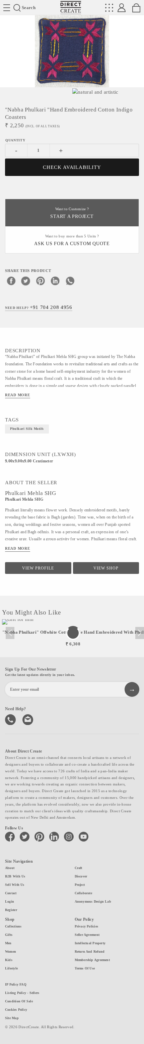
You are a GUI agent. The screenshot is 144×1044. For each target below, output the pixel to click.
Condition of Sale (19, 1001)
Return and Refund (90, 951)
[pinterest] (40, 281)
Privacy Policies (86, 926)
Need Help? (38, 307)
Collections (13, 926)
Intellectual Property (90, 943)
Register (11, 910)
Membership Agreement (92, 960)
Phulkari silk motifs (27, 428)
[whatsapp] (70, 281)
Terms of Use (85, 968)
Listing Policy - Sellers (22, 993)
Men (8, 943)
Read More (17, 395)
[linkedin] (55, 281)
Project (80, 885)
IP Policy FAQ (15, 984)
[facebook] (11, 281)
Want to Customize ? (71, 213)
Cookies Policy (16, 1009)
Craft (78, 868)
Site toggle (6, 7)
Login (9, 901)
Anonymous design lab (93, 901)
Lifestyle (11, 968)
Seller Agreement (87, 935)
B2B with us (15, 876)
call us (11, 719)
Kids (8, 960)
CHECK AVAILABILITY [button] (72, 167)
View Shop (106, 568)
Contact (11, 893)
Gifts (8, 935)
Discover (81, 876)
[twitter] (26, 281)
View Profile (38, 568)
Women (10, 951)
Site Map (12, 1018)
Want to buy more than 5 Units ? (72, 240)
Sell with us (14, 885)
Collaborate (83, 893)
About (9, 868)
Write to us (28, 719)
